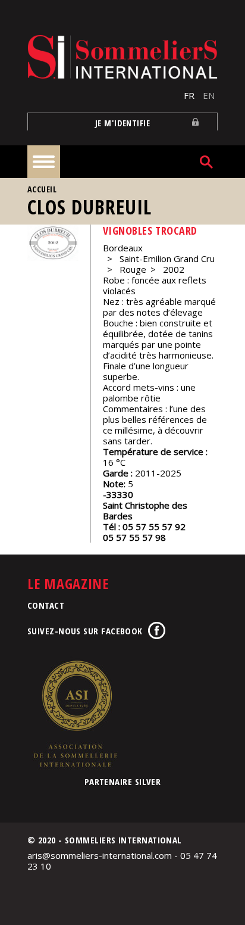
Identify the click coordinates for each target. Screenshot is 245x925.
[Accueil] (122, 56)
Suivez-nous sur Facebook (85, 631)
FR (189, 95)
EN (209, 95)
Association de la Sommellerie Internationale (74, 713)
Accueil (41, 189)
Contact (45, 605)
